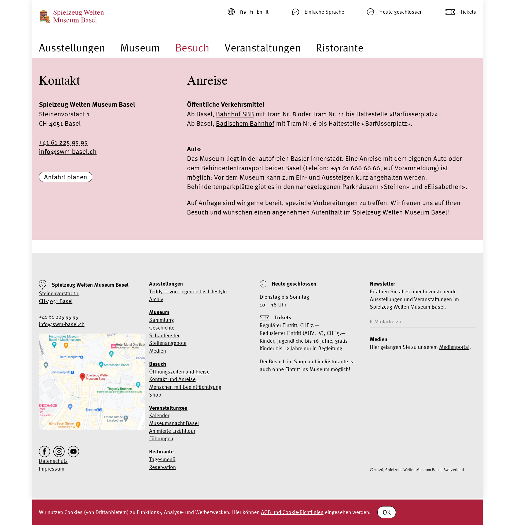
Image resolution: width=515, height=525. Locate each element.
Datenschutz (53, 461)
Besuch (192, 48)
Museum (140, 48)
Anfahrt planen (65, 177)
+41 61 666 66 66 (355, 168)
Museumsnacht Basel (174, 423)
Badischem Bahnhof (245, 123)
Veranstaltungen (263, 48)
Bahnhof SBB (235, 114)
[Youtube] (73, 451)
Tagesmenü (162, 459)
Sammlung (161, 320)
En (259, 12)
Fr (251, 12)
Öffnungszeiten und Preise (179, 371)
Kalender (159, 415)
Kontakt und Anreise (172, 379)
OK (386, 512)
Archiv (156, 299)
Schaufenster (164, 335)
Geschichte (161, 327)
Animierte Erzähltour (172, 431)
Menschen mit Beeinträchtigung (185, 387)
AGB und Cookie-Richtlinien (292, 512)
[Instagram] (59, 451)
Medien (157, 350)
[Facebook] (44, 451)
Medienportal (454, 347)
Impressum (51, 468)
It (267, 12)
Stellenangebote (167, 343)
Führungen (161, 438)
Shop (155, 394)
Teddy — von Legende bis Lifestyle (188, 291)
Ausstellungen (72, 48)
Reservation (162, 467)
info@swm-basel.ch (68, 151)
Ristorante (339, 48)
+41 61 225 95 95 (63, 142)
